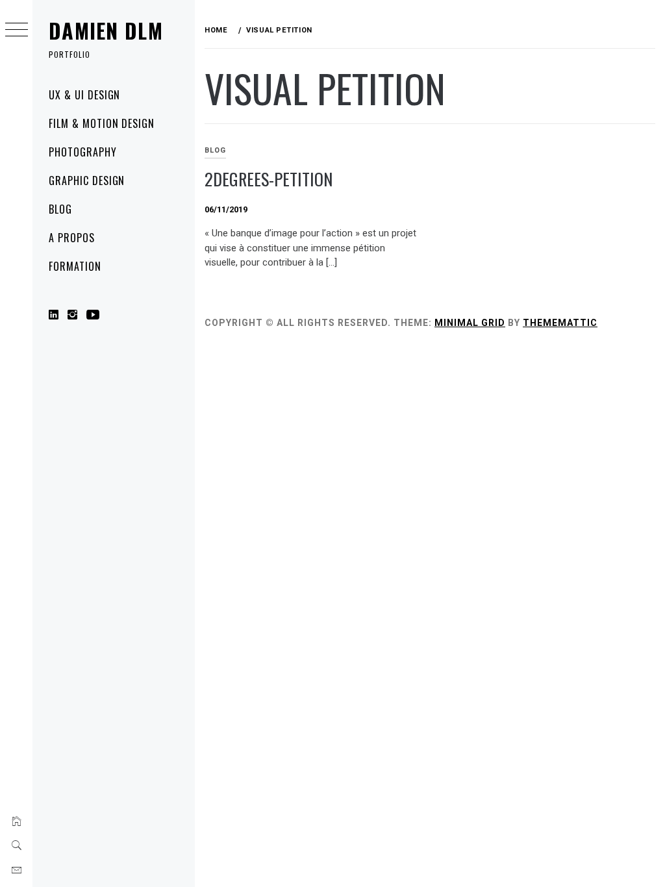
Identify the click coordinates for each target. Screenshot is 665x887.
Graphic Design (87, 180)
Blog (60, 209)
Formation (75, 266)
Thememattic (560, 323)
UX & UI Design (84, 95)
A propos (72, 237)
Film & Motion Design (102, 123)
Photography (83, 152)
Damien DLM (106, 30)
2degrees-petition (268, 179)
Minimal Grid (469, 323)
